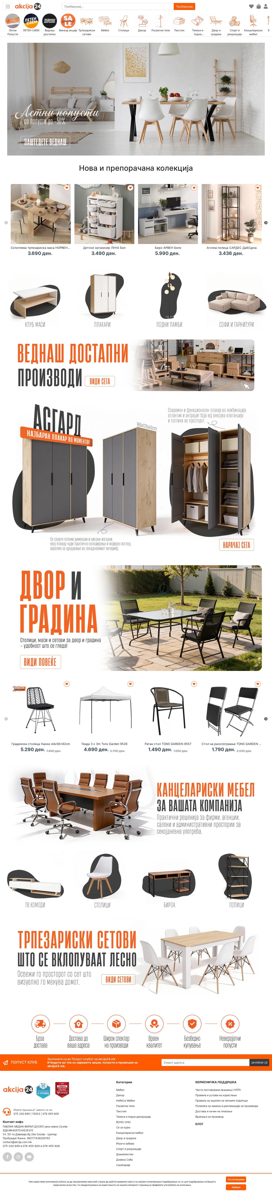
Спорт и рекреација (128, 1148)
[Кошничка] (258, 7)
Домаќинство (124, 1154)
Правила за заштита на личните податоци (221, 1100)
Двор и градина (126, 1138)
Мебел (120, 1089)
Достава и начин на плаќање (213, 1111)
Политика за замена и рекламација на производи (226, 1105)
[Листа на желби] (251, 7)
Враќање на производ (209, 1116)
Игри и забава (125, 1143)
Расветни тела (125, 1105)
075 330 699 (22, 1113)
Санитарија (123, 1165)
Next (266, 223)
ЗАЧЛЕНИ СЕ (259, 1062)
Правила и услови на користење (216, 1095)
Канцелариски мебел (129, 1132)
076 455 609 (51, 1113)
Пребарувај (184, 6)
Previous (6, 223)
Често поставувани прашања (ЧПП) (218, 1089)
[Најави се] (265, 7)
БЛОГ (199, 1124)
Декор (120, 1095)
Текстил (121, 1111)
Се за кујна (123, 1127)
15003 (36, 1113)
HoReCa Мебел (125, 1100)
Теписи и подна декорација (133, 1116)
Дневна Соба (124, 1159)
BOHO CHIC (123, 1122)
